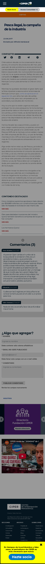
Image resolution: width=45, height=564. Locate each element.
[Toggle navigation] (5, 4)
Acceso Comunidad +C (29, 9)
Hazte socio (22, 557)
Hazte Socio (11, 9)
